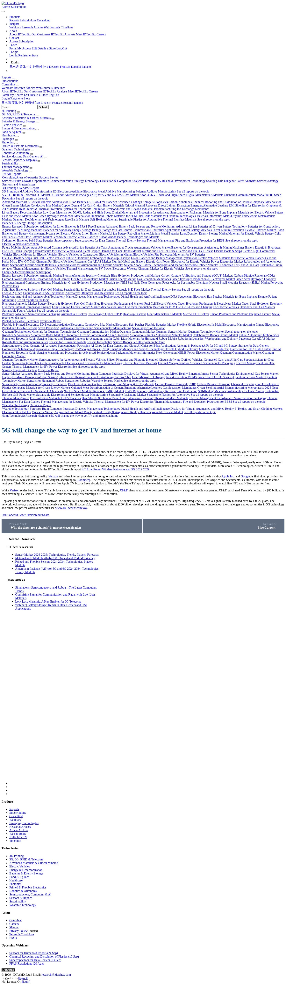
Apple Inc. (228, 476)
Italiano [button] (78, 102)
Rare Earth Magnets (77, 219)
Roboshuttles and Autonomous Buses (25, 342)
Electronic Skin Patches (207, 296)
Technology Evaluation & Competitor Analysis (113, 181)
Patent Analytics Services (252, 181)
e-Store (51, 48)
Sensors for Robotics (99, 342)
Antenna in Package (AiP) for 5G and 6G (90, 195)
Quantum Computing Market (137, 331)
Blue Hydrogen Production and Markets (135, 275)
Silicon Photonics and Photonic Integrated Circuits (240, 314)
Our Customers (41, 34)
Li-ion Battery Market (95, 233)
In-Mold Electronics (223, 324)
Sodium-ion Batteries (15, 240)
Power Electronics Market (227, 261)
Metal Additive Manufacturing (116, 191)
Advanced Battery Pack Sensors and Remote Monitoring (140, 226)
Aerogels (148, 202)
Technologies (17, 415)
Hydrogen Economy (263, 279)
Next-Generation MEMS (171, 352)
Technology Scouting (204, 181)
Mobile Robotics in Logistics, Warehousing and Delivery (203, 338)
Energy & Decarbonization (18, 128)
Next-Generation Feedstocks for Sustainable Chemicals (175, 282)
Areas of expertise (27, 177)
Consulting (43, 20)
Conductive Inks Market (46, 205)
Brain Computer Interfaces (107, 373)
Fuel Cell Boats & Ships (17, 258)
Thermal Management (15, 167)
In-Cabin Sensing (36, 338)
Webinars (15, 27)
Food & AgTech (12, 132)
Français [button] (57, 102)
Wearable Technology (15, 170)
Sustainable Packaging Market (127, 394)
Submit (43, 107)
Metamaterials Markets (209, 195)
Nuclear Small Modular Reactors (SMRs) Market (239, 282)
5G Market (43, 195)
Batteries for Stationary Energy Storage (67, 230)
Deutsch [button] (46, 102)
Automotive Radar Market (47, 335)
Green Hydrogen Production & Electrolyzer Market (203, 279)
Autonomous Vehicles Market (152, 247)
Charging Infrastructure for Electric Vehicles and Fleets (56, 251)
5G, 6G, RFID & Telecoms (18, 114)
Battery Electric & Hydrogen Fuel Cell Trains (66, 303)
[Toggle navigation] (3, 11)
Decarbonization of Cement (53, 279)
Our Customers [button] (33, 91)
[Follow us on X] (146, 660)
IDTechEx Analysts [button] (55, 91)
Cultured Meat (32, 293)
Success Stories (48, 177)
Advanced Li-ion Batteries (192, 226)
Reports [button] (6, 77)
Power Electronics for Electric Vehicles (186, 261)
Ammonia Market (51, 275)
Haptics (6, 377)
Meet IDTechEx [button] (78, 91)
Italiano (86, 66)
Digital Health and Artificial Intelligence (145, 296)
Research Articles (32, 27)
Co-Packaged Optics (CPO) (105, 314)
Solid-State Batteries (41, 240)
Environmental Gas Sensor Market (257, 373)
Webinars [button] (7, 88)
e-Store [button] (43, 95)
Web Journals (52, 27)
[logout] (23, 978)
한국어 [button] (29, 102)
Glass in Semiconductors (214, 349)
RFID (269, 195)
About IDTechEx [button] (12, 91)
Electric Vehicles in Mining (115, 254)
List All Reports (11, 174)
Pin (33, 515)
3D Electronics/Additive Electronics (75, 191)
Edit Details (39, 48)
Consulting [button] (8, 84)
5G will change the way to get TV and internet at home (84, 415)
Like (28, 515)
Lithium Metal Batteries (164, 233)
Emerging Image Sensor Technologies (212, 373)
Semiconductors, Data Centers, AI (22, 156)
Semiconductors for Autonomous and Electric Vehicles (89, 265)
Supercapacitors (64, 240)
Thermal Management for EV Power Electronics (96, 268)
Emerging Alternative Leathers (209, 205)
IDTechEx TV (18, 837)
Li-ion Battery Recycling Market (22, 212)
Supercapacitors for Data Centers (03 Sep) (35, 960)
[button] (14, 16)
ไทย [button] (37, 102)
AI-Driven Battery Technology (228, 226)
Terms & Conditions (21, 934)
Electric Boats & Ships (228, 251)
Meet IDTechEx (86, 34)
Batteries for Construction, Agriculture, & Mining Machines (207, 247)
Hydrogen (8, 139)
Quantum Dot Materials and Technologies (38, 219)
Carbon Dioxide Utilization (19, 279)
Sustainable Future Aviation (19, 310)
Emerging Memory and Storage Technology (137, 349)
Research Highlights (37, 415)
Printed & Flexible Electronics (20, 146)
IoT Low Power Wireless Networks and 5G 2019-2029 (115, 469)
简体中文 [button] (18, 102)
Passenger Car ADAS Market (93, 261)
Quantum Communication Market (244, 195)
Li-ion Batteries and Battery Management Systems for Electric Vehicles (174, 258)
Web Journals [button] (44, 88)
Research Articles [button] (24, 88)
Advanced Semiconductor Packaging (37, 314)
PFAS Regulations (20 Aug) (26, 963)
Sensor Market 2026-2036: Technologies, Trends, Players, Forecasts (57, 554)
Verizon (53, 476)
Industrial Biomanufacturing (159, 209)
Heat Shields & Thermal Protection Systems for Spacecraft (55, 209)
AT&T (123, 490)
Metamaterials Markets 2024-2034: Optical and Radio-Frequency (55, 558)
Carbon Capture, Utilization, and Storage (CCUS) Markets (197, 275)
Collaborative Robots (206, 335)
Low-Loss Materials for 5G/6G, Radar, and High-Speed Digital (156, 195)
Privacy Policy (18, 930)
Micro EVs (17, 261)
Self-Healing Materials (104, 219)
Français (65, 66)
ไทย (45, 66)
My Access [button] (16, 95)
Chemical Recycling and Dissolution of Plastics (221, 202)
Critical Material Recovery (141, 205)
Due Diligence (227, 181)
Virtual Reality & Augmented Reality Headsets (122, 412)
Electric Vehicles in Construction (78, 254)
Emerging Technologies (24, 823)
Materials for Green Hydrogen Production (48, 216)
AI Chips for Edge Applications (156, 345)
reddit (38, 515)
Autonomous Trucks (120, 247)
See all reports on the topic (193, 191)
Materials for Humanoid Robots (93, 216)
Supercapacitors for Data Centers (95, 240)
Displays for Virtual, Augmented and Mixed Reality (156, 373)
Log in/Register (18, 55)
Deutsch (54, 66)
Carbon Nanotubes (180, 202)
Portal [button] (5, 95)
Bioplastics (161, 202)
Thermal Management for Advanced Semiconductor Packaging (196, 363)
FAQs (13, 937)
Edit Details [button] (31, 95)
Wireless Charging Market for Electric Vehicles (155, 268)
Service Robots (122, 342)
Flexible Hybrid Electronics (194, 324)
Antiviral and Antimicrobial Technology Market (45, 296)
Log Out (61, 48)
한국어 (37, 66)
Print (4, 515)
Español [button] (68, 102)
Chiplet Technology (61, 349)
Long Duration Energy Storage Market (204, 233)
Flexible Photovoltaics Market (89, 279)
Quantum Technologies (16, 149)
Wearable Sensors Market (107, 380)
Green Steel (243, 279)
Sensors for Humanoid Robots (67, 342)
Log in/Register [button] (11, 98)
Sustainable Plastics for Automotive (140, 219)
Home (5, 415)
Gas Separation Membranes (154, 279)
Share (45, 515)
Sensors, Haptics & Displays (19, 160)
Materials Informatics (209, 216)
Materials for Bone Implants (220, 212)
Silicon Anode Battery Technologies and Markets (129, 237)
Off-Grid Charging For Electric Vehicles (49, 261)
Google (245, 476)
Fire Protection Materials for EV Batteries (179, 254)
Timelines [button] (59, 88)
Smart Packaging (48, 328)
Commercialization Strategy (67, 181)
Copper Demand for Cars (77, 205)
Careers (101, 34)
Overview (15, 920)
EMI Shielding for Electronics (247, 205)
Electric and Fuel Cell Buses (159, 251)
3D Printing (9, 110)
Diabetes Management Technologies (97, 296)
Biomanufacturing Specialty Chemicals (86, 275)
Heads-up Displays (118, 258)
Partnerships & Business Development (166, 181)
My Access (24, 48)
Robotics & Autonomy (15, 153)
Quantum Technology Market (206, 331)
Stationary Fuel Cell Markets (45, 289)
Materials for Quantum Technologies (173, 216)
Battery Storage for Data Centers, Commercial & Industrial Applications (136, 230)
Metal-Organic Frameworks (240, 216)
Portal (13, 48)
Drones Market (132, 251)
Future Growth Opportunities (31, 181)
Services (7, 181)
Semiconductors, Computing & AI (30, 894)
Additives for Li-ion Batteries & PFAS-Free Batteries (84, 202)
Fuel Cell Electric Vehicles (48, 258)
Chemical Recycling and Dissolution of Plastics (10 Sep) (44, 956)
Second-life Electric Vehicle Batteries (75, 237)
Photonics (8, 142)
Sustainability (10, 163)
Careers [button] (93, 91)
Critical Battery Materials (108, 205)
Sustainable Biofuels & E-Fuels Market (126, 289)
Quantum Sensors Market (171, 331)
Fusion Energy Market (122, 279)
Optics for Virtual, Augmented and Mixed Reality (62, 412)
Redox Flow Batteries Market (33, 237)
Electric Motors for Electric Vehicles (35, 254)
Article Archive (18, 830)
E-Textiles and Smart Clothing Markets (258, 408)
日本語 (14, 66)
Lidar (150, 314)
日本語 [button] (6, 102)
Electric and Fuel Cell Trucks (195, 251)
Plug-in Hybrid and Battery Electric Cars (137, 261)
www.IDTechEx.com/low (71, 508)
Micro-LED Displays (196, 314)
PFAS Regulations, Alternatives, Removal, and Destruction (77, 293)
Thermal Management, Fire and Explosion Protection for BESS (186, 240)
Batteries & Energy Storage (18, 121)
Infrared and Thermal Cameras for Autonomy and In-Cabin (84, 338)
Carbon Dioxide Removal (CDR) (254, 275)
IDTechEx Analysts (63, 34)
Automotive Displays (74, 314)
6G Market (57, 195)
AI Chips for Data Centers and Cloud (114, 345)
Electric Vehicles (12, 125)
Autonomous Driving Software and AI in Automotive (96, 335)
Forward (12, 515)
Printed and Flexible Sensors (19, 328)
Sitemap (14, 927)
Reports (14, 20)
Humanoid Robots (13, 338)
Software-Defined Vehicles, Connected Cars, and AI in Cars (222, 265)
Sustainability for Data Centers (82, 289)
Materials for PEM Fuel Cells (132, 216)
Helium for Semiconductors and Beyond (116, 209)
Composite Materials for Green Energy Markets (41, 387)
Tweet (21, 515)
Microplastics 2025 (259, 387)
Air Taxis (102, 247)
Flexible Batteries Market (260, 230)
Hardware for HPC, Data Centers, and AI (255, 349)
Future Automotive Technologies (86, 258)
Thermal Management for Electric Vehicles (39, 268)
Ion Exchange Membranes (193, 209)
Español (76, 66)
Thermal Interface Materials (180, 219)
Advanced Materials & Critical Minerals (26, 118)
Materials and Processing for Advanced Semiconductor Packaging (161, 212)
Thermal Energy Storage (131, 240)
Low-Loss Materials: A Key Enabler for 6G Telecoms (48, 601)
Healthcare (8, 135)
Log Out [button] (54, 95)
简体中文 (25, 66)
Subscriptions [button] (10, 81)
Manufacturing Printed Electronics (258, 324)
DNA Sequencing (181, 296)
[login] (26, 981)
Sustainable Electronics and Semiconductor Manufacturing (95, 328)
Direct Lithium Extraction (174, 205)
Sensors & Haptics (20, 898)
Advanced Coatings (130, 202)
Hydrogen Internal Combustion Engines (26, 282)
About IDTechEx (20, 34)
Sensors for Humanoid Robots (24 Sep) (33, 953)
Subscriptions (28, 20)
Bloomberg (83, 480)
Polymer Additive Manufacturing (156, 191)
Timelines (67, 27)
